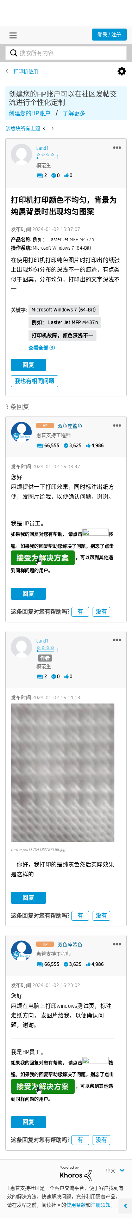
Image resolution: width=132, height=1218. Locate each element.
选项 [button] (122, 71)
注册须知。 (103, 1205)
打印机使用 (25, 71)
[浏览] (11, 35)
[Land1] (21, 154)
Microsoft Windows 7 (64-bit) (64, 309)
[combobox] (66, 53)
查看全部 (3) (42, 348)
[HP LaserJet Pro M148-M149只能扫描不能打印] (52, 128)
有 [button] (80, 611)
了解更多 (74, 113)
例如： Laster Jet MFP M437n (65, 322)
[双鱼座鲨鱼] (21, 432)
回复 (28, 365)
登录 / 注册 (109, 34)
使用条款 (76, 1205)
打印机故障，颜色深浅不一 (62, 335)
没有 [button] (101, 611)
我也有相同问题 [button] (34, 381)
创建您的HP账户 (30, 113)
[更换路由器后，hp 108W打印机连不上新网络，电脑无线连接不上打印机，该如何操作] (44, 128)
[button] (117, 147)
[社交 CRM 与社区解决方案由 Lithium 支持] (76, 1173)
